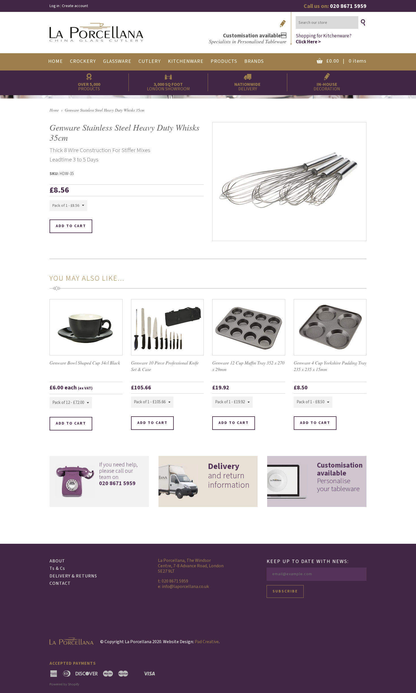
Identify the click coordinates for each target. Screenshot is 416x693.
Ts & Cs (57, 568)
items (346, 61)
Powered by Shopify (64, 684)
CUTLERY (149, 61)
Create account (75, 6)
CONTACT (60, 583)
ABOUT (57, 561)
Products (224, 61)
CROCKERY (83, 61)
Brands (254, 61)
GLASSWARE (117, 61)
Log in (54, 6)
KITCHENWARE (185, 61)
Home (54, 110)
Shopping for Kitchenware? (323, 39)
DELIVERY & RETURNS (73, 576)
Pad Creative (207, 642)
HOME (55, 61)
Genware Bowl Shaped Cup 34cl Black (85, 363)
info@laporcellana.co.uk (185, 586)
